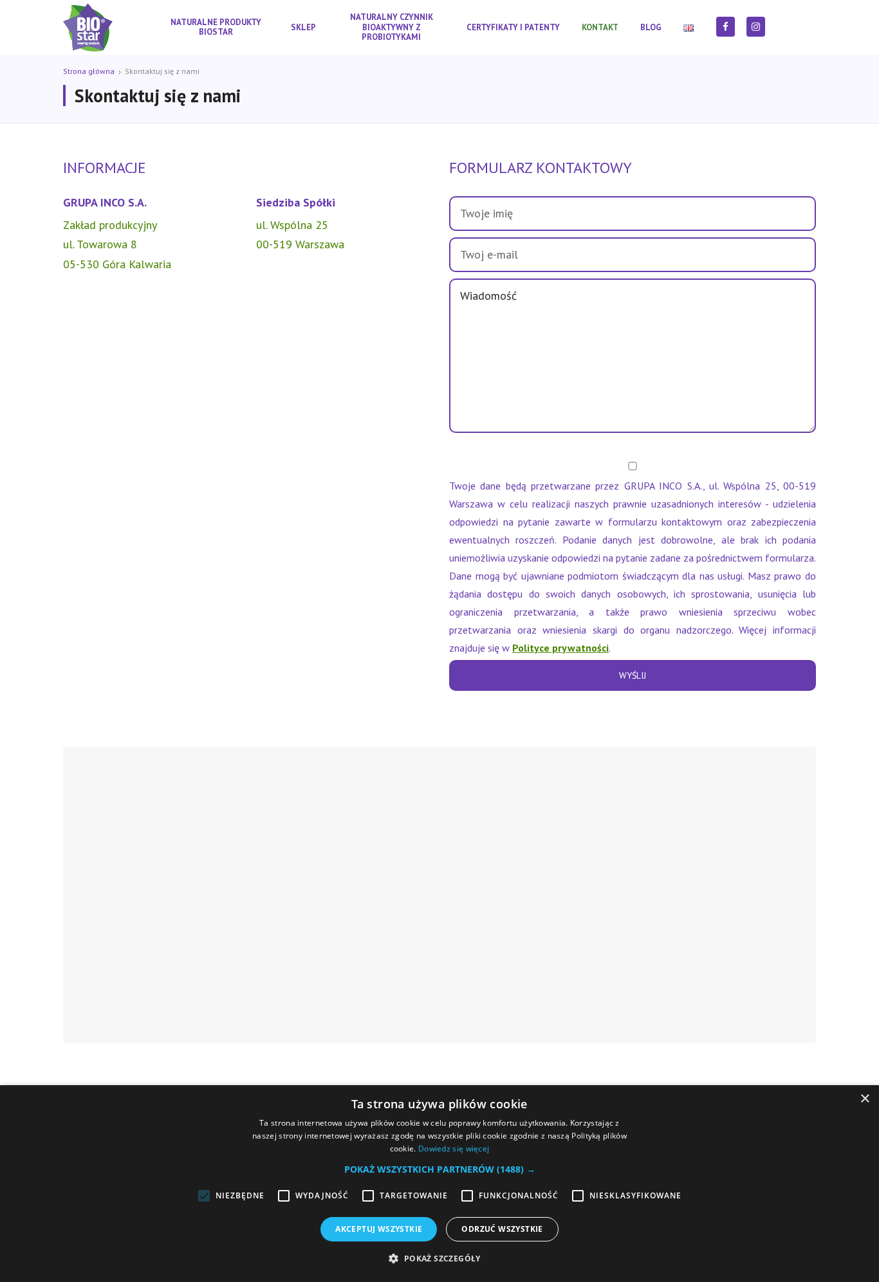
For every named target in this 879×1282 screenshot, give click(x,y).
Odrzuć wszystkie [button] (501, 1228)
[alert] (439, 1183)
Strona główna (89, 71)
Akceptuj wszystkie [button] (378, 1228)
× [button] (864, 1099)
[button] (439, 1169)
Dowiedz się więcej (453, 1148)
